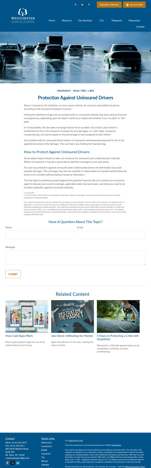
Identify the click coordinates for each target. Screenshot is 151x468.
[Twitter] (75, 4)
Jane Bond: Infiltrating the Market (72, 336)
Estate (44, 449)
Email (80, 227)
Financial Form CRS (75, 440)
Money (44, 460)
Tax (43, 457)
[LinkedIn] (82, 4)
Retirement (46, 442)
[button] (51, 20)
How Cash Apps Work (19, 336)
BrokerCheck (116, 445)
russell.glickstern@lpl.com (17, 458)
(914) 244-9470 (19, 442)
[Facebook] (89, 4)
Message (10, 247)
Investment (46, 446)
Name (8, 227)
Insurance (46, 453)
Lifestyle (45, 464)
